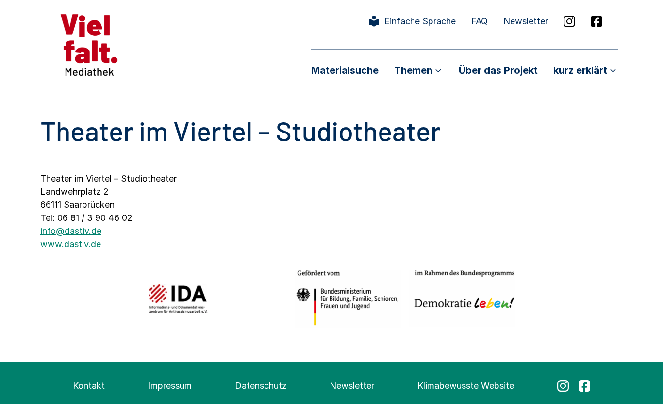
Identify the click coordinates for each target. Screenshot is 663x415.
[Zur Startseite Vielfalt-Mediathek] (89, 44)
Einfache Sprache (420, 21)
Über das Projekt (498, 70)
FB (596, 21)
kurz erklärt (580, 70)
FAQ (479, 21)
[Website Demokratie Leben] (462, 298)
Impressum (170, 386)
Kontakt (89, 386)
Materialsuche (345, 70)
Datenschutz (261, 386)
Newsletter (525, 21)
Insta (569, 21)
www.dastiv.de (70, 244)
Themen (413, 70)
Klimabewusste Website (465, 386)
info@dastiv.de (70, 231)
